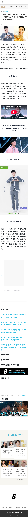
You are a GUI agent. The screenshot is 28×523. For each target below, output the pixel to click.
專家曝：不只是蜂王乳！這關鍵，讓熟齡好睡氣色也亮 (20, 451)
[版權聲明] (23, 395)
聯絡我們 (15, 505)
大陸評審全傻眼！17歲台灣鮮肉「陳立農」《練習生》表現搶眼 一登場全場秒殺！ (13, 347)
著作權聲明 (17, 507)
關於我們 (9, 505)
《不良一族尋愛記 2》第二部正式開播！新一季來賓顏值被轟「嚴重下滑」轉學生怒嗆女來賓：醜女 (16, 6)
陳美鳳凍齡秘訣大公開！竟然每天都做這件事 (7, 452)
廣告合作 (21, 505)
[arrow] (2, 2)
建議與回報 (4, 507)
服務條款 (11, 507)
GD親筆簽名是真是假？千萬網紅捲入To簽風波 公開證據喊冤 (7, 471)
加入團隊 (24, 507)
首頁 (2, 12)
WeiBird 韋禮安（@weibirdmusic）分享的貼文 (15, 290)
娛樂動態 (6, 12)
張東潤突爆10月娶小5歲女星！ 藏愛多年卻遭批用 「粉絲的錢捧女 (20, 471)
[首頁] (14, 496)
